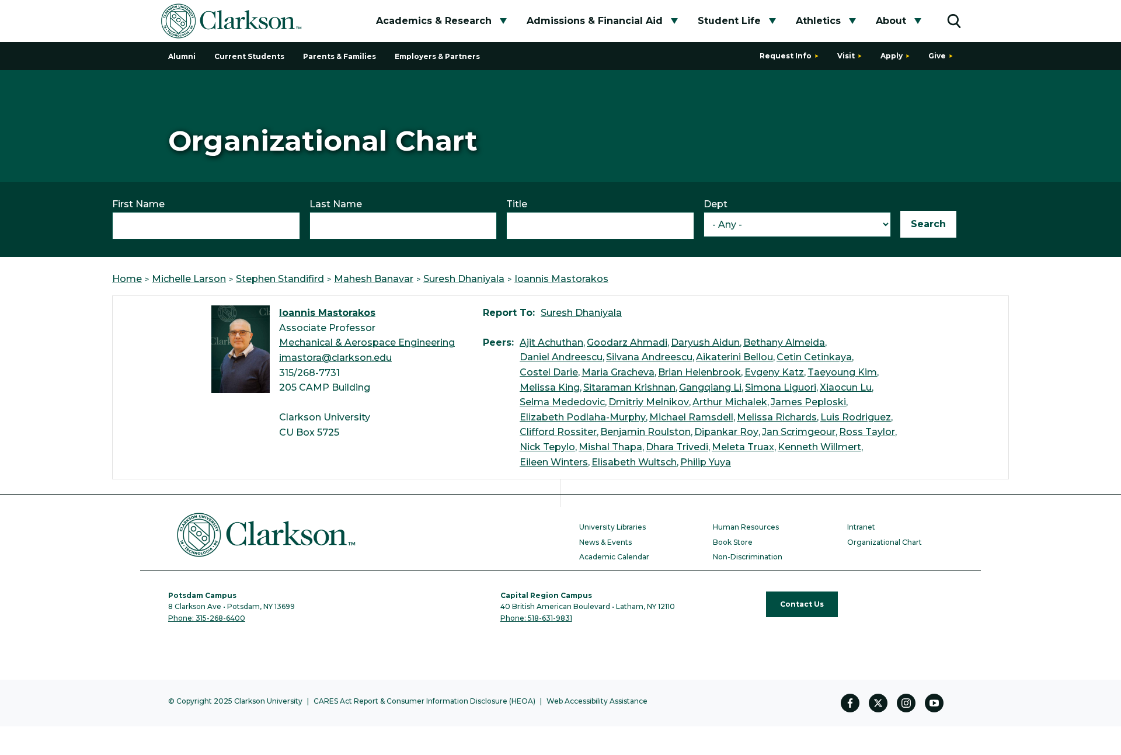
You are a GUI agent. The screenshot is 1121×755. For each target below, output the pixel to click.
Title (516, 204)
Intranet (861, 527)
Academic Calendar (614, 556)
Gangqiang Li (710, 387)
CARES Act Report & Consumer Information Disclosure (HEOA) (424, 701)
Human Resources (746, 527)
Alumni (182, 56)
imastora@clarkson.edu (335, 357)
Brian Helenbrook (699, 372)
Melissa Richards (777, 417)
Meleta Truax (743, 447)
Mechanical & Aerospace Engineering (367, 342)
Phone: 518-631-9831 (536, 618)
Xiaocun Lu (846, 387)
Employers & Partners (437, 56)
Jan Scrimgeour (798, 431)
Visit (846, 55)
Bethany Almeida (784, 342)
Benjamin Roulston (645, 431)
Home (127, 278)
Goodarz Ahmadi (627, 342)
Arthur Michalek (729, 402)
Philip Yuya (705, 462)
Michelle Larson (189, 278)
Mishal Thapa (610, 447)
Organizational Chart (884, 542)
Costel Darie (549, 372)
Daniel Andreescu (561, 357)
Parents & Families (339, 56)
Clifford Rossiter (558, 431)
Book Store (733, 542)
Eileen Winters (554, 462)
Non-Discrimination (747, 556)
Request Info (786, 55)
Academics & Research (434, 20)
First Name (138, 204)
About (891, 20)
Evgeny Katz (774, 372)
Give (937, 55)
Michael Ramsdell (691, 417)
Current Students (249, 56)
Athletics (818, 20)
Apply (891, 55)
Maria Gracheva (618, 372)
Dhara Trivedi (677, 447)
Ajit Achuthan (551, 342)
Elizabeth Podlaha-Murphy (583, 417)
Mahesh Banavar (373, 278)
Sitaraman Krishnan (629, 387)
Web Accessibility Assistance (596, 701)
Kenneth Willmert (819, 447)
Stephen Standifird (280, 278)
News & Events (605, 542)
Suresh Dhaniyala (463, 278)
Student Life (729, 20)
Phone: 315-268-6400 (206, 618)
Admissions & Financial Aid (595, 20)
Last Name (335, 204)
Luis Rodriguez (855, 417)
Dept (715, 204)
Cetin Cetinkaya (814, 357)
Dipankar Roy (726, 431)
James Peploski (808, 402)
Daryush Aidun (705, 342)
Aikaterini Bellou (734, 357)
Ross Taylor (867, 431)
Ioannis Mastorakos (561, 278)
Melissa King (550, 387)
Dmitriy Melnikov (648, 402)
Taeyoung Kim (842, 372)
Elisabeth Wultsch (634, 462)
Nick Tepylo (547, 447)
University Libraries (612, 527)
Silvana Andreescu (649, 357)
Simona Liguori (780, 387)
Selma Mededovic (562, 402)
